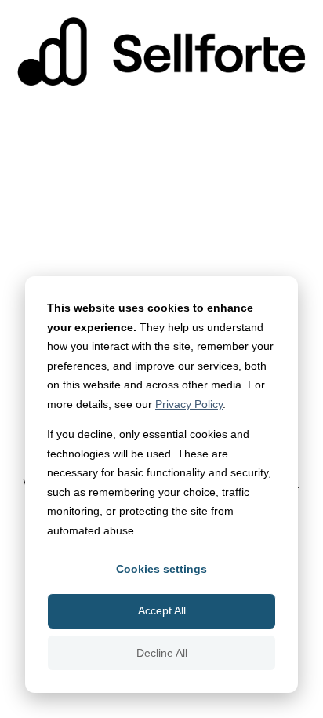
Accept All (162, 610)
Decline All (161, 653)
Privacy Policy (189, 404)
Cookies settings (161, 569)
